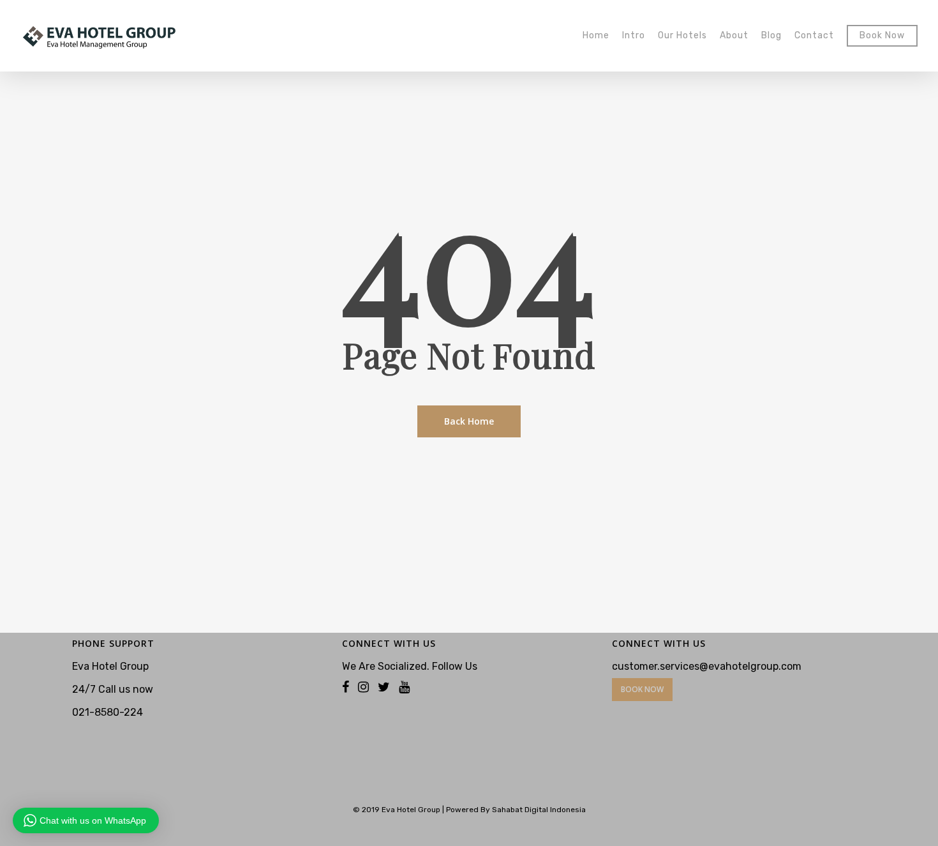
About (734, 35)
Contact (814, 35)
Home (596, 35)
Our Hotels (682, 35)
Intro (633, 35)
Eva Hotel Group (411, 809)
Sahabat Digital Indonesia (539, 809)
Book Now (882, 35)
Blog (771, 35)
